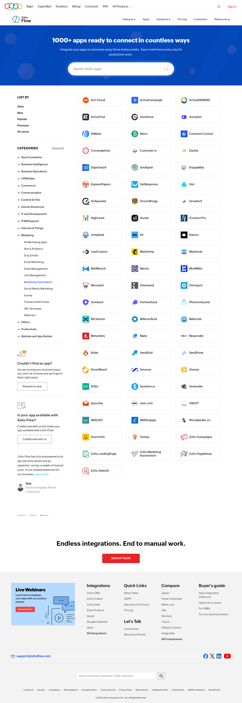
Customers (200, 19)
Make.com (168, 604)
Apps (146, 19)
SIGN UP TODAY (121, 558)
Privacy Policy (125, 690)
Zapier (165, 592)
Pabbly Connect (171, 627)
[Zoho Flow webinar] (43, 604)
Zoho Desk (93, 604)
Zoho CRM (93, 592)
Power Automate (171, 598)
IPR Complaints (71, 690)
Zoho (20, 106)
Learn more (41, 474)
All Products (120, 6)
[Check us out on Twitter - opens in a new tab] (212, 656)
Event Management (36, 268)
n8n (163, 610)
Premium (23, 125)
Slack (90, 627)
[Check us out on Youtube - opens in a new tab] (227, 656)
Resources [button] (220, 19)
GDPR (127, 598)
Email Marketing (34, 261)
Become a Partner (135, 634)
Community (131, 628)
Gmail (90, 616)
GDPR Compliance (196, 690)
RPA (105, 6)
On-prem (23, 131)
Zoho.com (13, 6)
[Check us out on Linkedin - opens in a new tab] (219, 656)
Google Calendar (97, 621)
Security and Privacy (136, 604)
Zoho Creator (95, 598)
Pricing (182, 19)
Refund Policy (142, 690)
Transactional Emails (36, 301)
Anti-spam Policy (89, 690)
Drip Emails (31, 255)
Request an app (32, 386)
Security (41, 690)
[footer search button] (161, 676)
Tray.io (165, 621)
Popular (22, 119)
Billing (76, 6)
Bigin (30, 6)
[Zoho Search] (219, 6)
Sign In (232, 6)
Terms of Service (108, 690)
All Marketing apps (35, 242)
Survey (28, 295)
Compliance (54, 690)
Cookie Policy (178, 690)
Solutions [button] (162, 19)
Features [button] (128, 19)
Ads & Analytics (33, 248)
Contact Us (28, 690)
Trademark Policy (160, 690)
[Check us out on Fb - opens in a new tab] (205, 656)
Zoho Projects (95, 610)
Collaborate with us (34, 439)
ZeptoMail (44, 6)
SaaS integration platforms (209, 595)
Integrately (168, 633)
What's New (131, 592)
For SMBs (204, 608)
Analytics (62, 6)
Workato (166, 616)
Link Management (35, 275)
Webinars (30, 315)
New (20, 112)
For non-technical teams (214, 614)
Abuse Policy (214, 690)
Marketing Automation (38, 282)
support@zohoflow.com (33, 656)
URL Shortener (33, 308)
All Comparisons (171, 639)
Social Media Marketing (38, 288)
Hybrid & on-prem (210, 602)
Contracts (91, 6)
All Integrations (96, 633)
